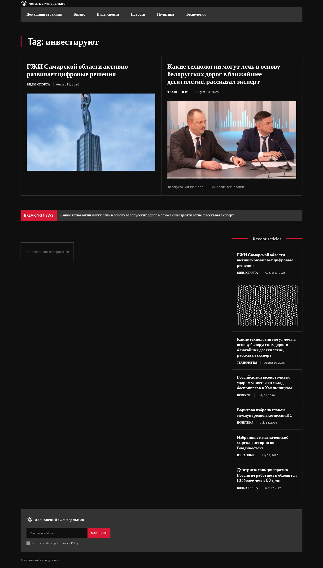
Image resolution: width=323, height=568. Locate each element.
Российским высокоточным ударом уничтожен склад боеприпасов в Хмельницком (264, 382)
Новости (244, 395)
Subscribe (99, 533)
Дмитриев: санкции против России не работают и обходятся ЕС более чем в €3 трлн (267, 475)
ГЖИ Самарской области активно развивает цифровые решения (77, 70)
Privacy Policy (70, 543)
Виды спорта (38, 84)
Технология (178, 92)
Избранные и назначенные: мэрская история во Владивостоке (262, 442)
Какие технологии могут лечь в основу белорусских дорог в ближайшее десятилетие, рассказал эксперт (223, 73)
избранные (246, 455)
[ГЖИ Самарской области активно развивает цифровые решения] (91, 132)
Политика (245, 422)
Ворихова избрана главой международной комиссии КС (264, 412)
